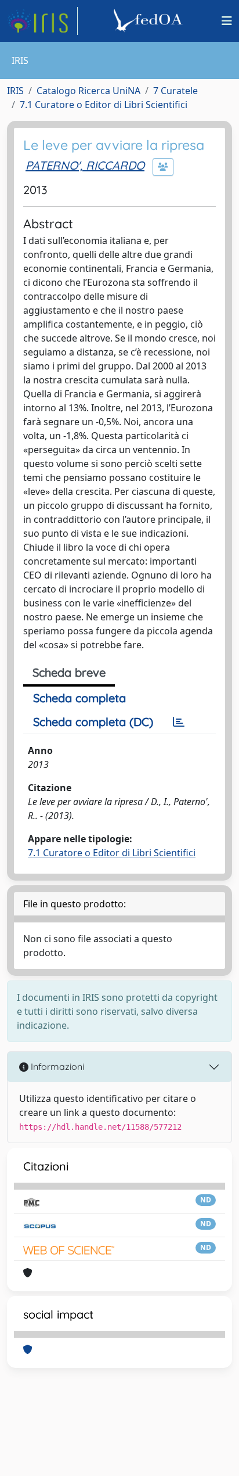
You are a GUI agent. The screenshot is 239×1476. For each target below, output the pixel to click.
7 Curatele (175, 90)
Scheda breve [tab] (69, 672)
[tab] (178, 722)
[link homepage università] (149, 21)
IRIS (15, 90)
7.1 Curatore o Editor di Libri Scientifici (103, 104)
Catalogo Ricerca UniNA (88, 90)
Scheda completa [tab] (79, 698)
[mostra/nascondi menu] (227, 21)
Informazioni (56, 1066)
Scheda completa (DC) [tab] (93, 721)
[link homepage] (42, 21)
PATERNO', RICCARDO (85, 165)
